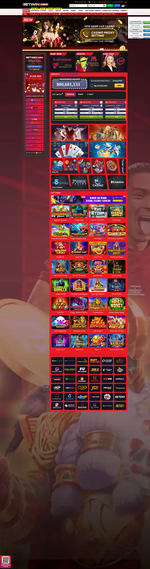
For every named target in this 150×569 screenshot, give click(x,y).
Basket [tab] (80, 94)
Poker (73, 10)
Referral (115, 10)
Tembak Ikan (106, 10)
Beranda (26, 10)
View (119, 84)
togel (80, 10)
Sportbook (35, 10)
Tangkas (98, 10)
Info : (25, 14)
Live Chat (93, 2)
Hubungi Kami (105, 2)
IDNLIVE (58, 10)
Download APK (81, 2)
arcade (65, 10)
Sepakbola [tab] (70, 94)
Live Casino (89, 10)
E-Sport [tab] (90, 94)
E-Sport (43, 10)
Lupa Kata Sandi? (117, 2)
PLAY (65, 117)
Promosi (124, 10)
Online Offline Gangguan (35, 152)
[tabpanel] (90, 110)
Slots (50, 10)
